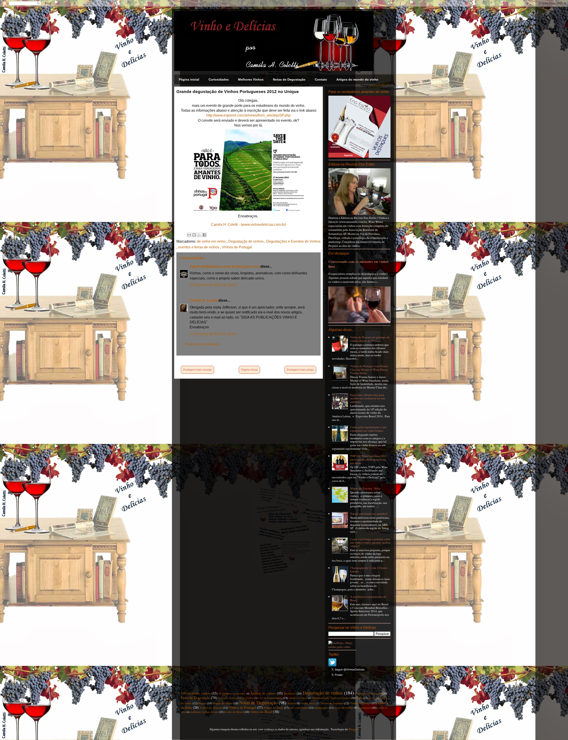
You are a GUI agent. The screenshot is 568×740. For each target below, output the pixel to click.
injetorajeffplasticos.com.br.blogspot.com (225, 266)
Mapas (202, 703)
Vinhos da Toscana (211, 708)
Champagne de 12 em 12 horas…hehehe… (370, 569)
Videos (292, 703)
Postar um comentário (202, 344)
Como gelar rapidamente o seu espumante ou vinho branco (368, 429)
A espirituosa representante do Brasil (368, 598)
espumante (364, 708)
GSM (260, 698)
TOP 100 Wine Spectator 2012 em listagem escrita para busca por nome (368, 459)
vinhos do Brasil (261, 711)
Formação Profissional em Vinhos (236, 698)
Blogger (353, 729)
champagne (321, 708)
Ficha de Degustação (195, 697)
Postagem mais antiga (300, 369)
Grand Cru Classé (298, 698)
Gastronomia (274, 698)
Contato (321, 79)
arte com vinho (299, 708)
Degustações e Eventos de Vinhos (293, 241)
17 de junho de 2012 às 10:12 (213, 285)
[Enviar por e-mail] (189, 235)
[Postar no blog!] (194, 235)
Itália (359, 698)
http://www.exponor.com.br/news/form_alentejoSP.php (248, 115)
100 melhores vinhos (196, 693)
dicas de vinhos (344, 708)
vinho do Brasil (234, 712)
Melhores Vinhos (251, 79)
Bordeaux (290, 693)
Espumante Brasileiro (368, 693)
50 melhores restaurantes (232, 693)
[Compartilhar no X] (199, 235)
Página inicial (189, 79)
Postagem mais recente (197, 369)
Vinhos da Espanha (331, 703)
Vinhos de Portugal (237, 247)
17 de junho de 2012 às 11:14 (213, 334)
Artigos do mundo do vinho (357, 79)
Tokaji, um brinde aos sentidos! (369, 514)
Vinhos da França (360, 703)
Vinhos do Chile (274, 708)
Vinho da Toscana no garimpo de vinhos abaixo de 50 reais (370, 339)
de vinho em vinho (212, 241)
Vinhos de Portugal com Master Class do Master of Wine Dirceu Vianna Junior (369, 369)
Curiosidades (219, 79)
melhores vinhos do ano (204, 712)
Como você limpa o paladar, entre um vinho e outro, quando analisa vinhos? (370, 542)
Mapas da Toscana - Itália (365, 488)
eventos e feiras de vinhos (199, 247)
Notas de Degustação (289, 79)
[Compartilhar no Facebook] (204, 235)
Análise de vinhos (263, 693)
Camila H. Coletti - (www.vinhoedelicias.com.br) (248, 224)
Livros (372, 698)
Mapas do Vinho (223, 703)
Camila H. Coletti (204, 300)
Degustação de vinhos (246, 241)
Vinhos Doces (308, 703)
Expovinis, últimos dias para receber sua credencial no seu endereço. (367, 398)
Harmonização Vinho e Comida (331, 698)
